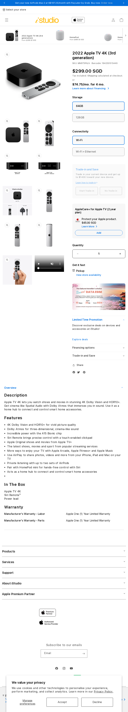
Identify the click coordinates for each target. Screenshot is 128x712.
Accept (62, 702)
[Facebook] (74, 373)
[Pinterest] (85, 373)
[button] (7, 20)
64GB (79, 106)
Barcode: (96, 63)
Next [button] (123, 3)
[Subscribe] (83, 653)
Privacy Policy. (103, 691)
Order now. (107, 3)
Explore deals (80, 339)
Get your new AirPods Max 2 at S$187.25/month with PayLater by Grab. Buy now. (64, 3)
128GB (80, 117)
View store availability (88, 275)
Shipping (92, 76)
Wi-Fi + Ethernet (86, 151)
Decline (97, 702)
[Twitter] (79, 373)
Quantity (77, 245)
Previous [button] (4, 3)
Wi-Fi (79, 140)
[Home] (47, 20)
